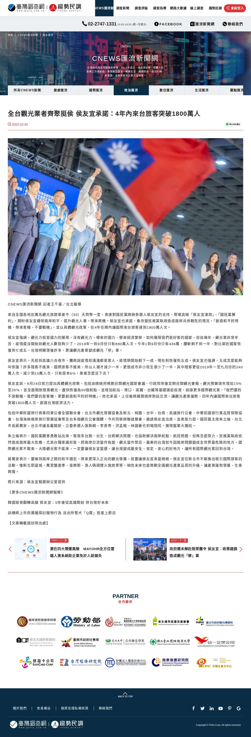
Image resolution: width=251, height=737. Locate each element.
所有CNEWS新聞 (27, 90)
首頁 (10, 35)
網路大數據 (178, 8)
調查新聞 (122, 8)
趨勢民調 (215, 8)
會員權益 (44, 708)
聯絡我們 (106, 708)
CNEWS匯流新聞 (104, 8)
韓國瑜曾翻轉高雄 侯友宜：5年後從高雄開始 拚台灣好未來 (58, 503)
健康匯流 (60, 90)
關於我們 (20, 708)
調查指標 (159, 8)
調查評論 (141, 8)
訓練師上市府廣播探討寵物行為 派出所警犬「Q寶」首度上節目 (62, 513)
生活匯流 (202, 90)
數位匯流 (166, 90)
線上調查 (196, 8)
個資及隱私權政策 (75, 708)
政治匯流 (131, 90)
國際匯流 (96, 90)
